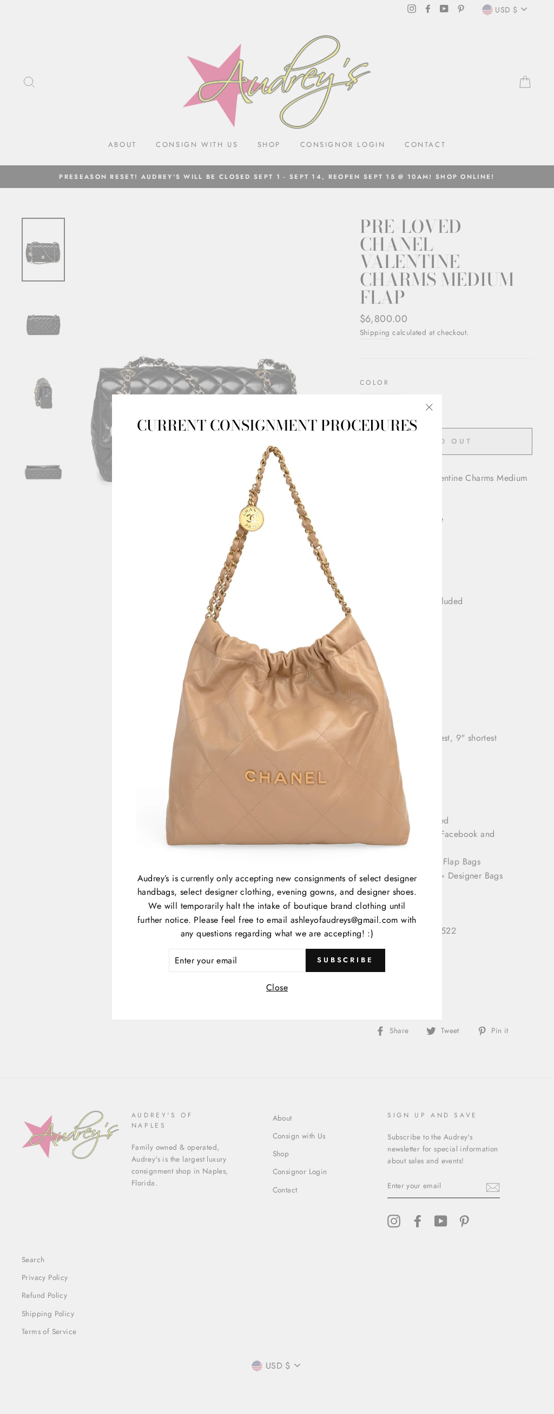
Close (277, 987)
